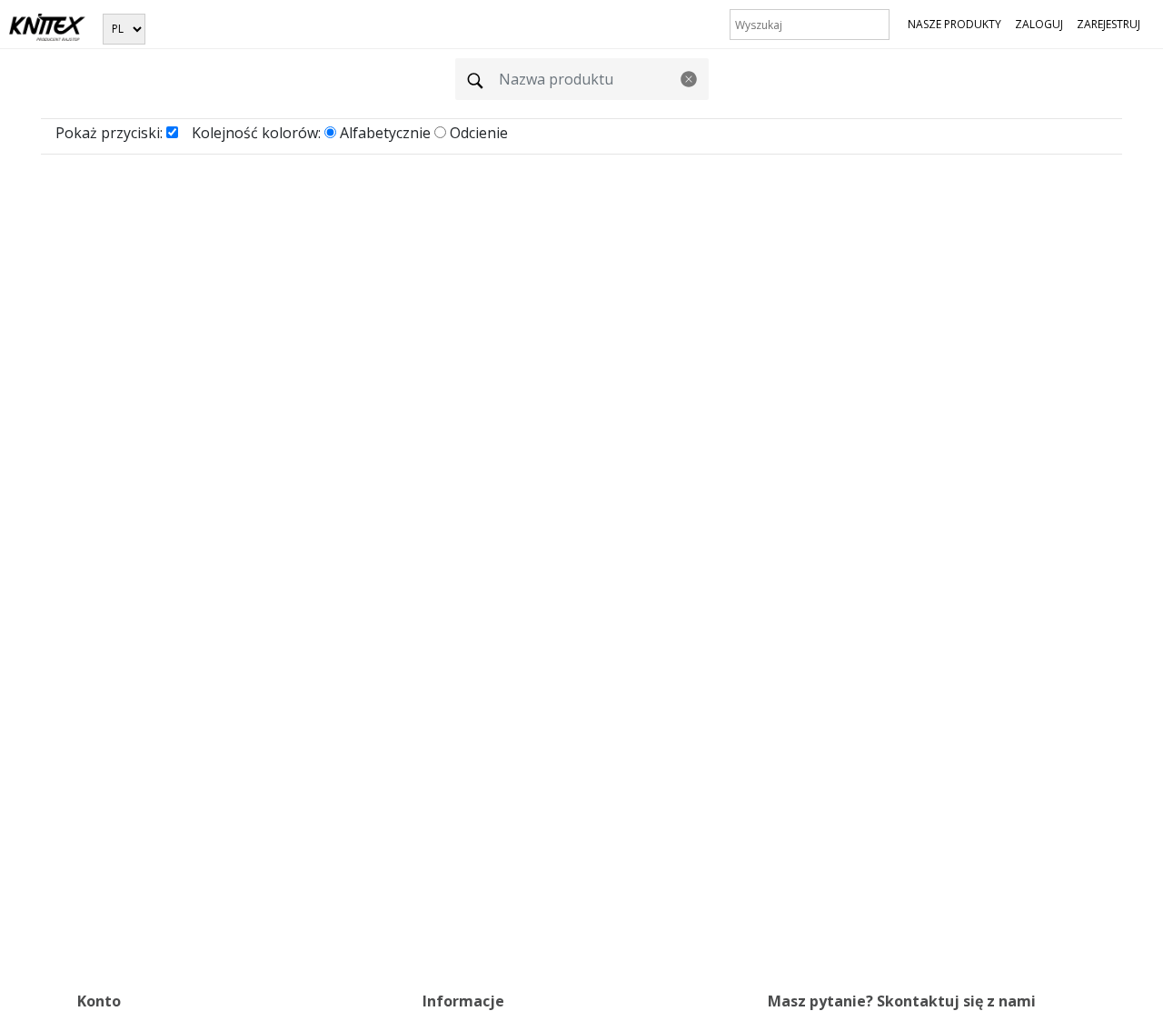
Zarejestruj (1108, 24)
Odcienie (479, 133)
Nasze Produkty (954, 24)
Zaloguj (1039, 24)
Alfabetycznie (385, 133)
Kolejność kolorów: (256, 133)
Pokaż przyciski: (109, 133)
